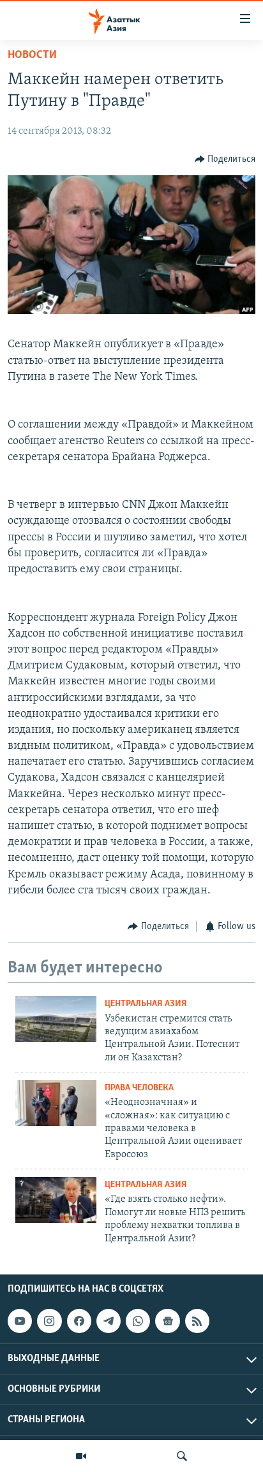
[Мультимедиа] (81, 1456)
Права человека (139, 1088)
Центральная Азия (146, 1004)
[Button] (225, 159)
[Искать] (182, 1456)
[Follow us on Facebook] (79, 1321)
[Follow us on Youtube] (20, 1321)
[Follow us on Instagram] (49, 1321)
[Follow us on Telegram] (108, 1321)
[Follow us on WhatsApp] (138, 1321)
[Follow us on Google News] (167, 1321)
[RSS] (197, 1321)
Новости (32, 55)
